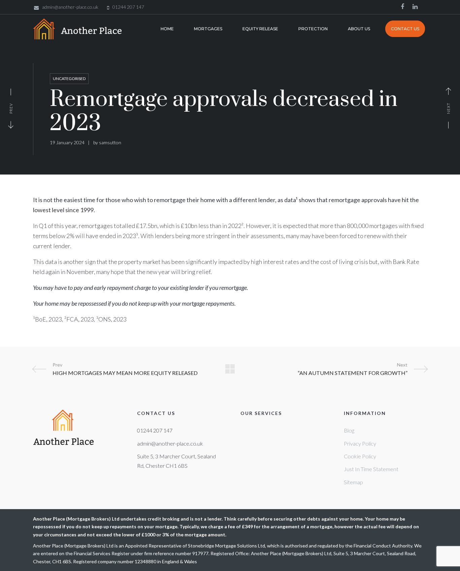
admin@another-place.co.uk (170, 443)
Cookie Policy (360, 456)
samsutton (110, 142)
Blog (349, 430)
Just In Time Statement (371, 469)
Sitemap (353, 482)
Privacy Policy (360, 443)
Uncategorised (69, 78)
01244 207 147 (154, 430)
